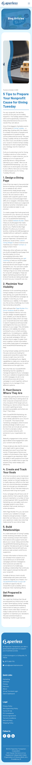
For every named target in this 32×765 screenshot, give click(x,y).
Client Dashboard (9, 694)
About (5, 689)
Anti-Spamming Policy (10, 708)
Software (6, 682)
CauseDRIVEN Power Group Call (14, 581)
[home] (10, 3)
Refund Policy (8, 720)
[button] (28, 3)
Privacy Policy (7, 706)
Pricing (5, 684)
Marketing (6, 679)
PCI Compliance (8, 713)
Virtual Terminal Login (10, 691)
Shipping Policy (8, 723)
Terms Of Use (7, 711)
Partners (6, 686)
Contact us (22, 245)
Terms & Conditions (9, 718)
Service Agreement (9, 716)
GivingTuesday (19, 128)
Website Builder (18, 221)
